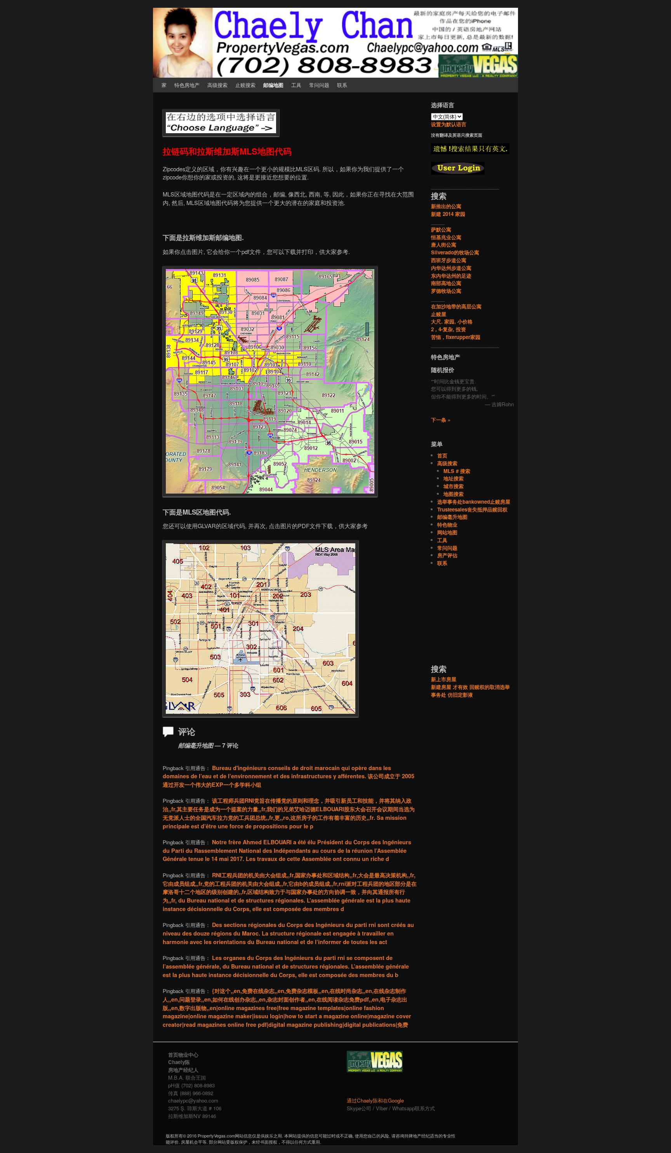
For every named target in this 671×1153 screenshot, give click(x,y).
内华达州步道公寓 (451, 267)
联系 (342, 85)
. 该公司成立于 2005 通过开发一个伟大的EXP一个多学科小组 (288, 776)
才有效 (460, 686)
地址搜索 (453, 478)
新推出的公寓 (446, 206)
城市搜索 (453, 486)
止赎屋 (438, 314)
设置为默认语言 (448, 124)
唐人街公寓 (443, 244)
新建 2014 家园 (448, 213)
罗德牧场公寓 (446, 290)
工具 (296, 85)
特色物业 (447, 524)
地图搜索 (453, 493)
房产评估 (447, 555)
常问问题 (319, 85)
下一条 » (440, 419)
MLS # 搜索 (456, 471)
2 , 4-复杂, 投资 (448, 329)
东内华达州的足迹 (451, 275)
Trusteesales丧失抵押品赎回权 (472, 509)
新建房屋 (441, 686)
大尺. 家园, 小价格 (452, 321)
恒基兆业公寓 (446, 237)
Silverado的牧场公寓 (455, 252)
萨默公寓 (441, 229)
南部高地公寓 (446, 283)
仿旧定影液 (460, 694)
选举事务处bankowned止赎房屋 (473, 501)
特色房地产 (187, 85)
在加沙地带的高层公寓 (456, 306)
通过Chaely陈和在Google (375, 1100)
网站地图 (447, 532)
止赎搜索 (245, 85)
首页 (442, 455)
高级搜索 (217, 85)
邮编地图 (273, 85)
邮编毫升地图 (452, 516)
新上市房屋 (443, 679)
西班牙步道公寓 (448, 260)
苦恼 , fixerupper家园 (455, 337)
